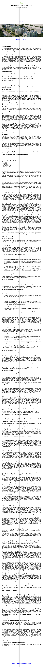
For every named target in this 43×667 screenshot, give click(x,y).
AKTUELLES (31, 19)
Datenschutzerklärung (27, 663)
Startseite (13, 663)
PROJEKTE (26, 19)
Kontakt (17, 663)
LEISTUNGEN (19, 19)
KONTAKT (21, 21)
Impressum (24, 39)
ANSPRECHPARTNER (11, 19)
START (4, 19)
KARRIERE (38, 19)
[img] (21, 4)
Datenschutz (18, 39)
